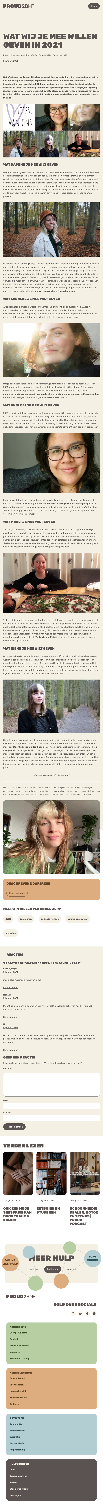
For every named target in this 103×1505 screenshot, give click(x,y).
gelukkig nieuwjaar (78, 919)
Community (26, 919)
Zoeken (79, 13)
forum (41, 791)
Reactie (7, 1068)
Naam (6, 1100)
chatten (34, 794)
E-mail (7, 1112)
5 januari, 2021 (10, 972)
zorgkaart (72, 1269)
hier (61, 794)
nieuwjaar (10, 933)
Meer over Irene (17, 893)
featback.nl (52, 1269)
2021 (8, 919)
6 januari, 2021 (10, 1027)
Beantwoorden (10, 987)
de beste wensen (50, 919)
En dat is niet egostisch (65, 764)
